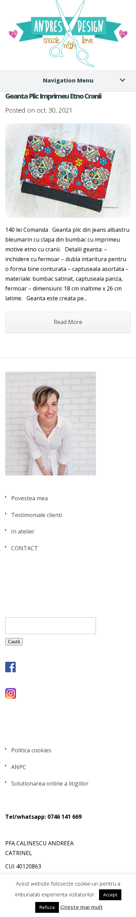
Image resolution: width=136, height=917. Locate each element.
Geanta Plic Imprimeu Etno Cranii (53, 96)
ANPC (18, 767)
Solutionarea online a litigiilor (50, 783)
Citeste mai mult (81, 906)
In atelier (23, 531)
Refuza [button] (47, 907)
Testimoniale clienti (36, 515)
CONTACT (24, 548)
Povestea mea (29, 498)
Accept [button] (110, 894)
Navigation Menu (68, 80)
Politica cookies (31, 750)
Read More (68, 322)
